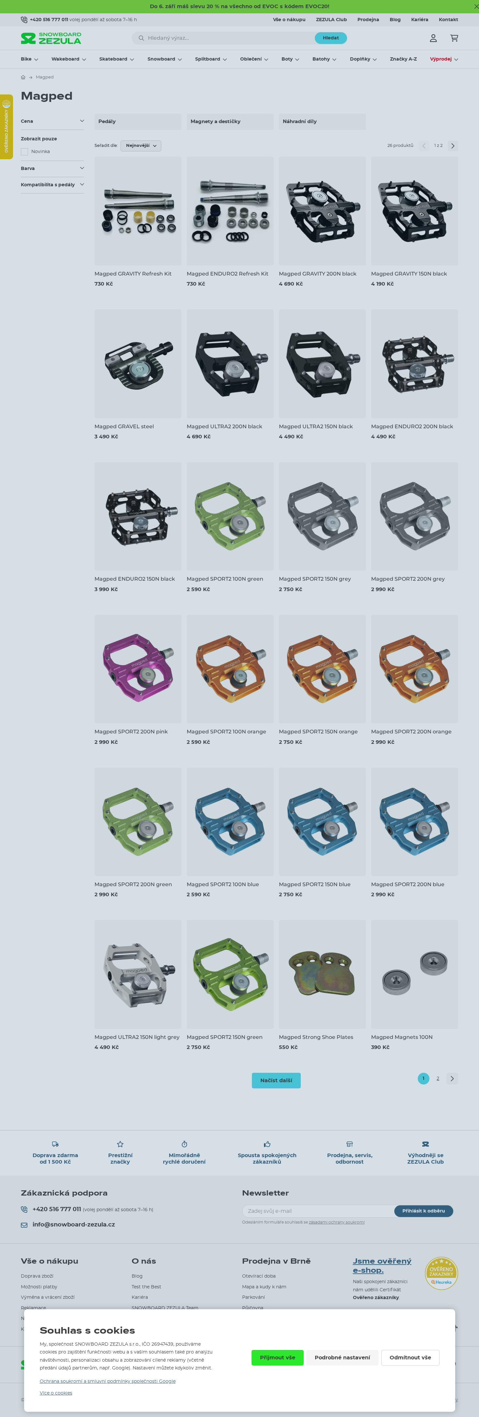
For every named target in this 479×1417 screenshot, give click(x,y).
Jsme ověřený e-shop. (382, 1266)
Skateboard (113, 59)
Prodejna (368, 20)
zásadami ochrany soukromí (337, 1222)
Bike (26, 59)
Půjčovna (252, 1308)
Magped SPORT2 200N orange (411, 732)
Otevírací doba (259, 1276)
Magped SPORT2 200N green (133, 884)
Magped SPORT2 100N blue (223, 884)
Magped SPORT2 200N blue (407, 884)
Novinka (40, 151)
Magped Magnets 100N (402, 1037)
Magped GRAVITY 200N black (317, 274)
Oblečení (251, 59)
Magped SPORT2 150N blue (315, 884)
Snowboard (161, 59)
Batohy (321, 59)
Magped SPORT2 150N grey (315, 579)
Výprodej (441, 59)
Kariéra (419, 20)
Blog (395, 20)
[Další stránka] (453, 146)
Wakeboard (65, 59)
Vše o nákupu (289, 20)
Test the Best (146, 1287)
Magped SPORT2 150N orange (318, 732)
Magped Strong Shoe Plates (316, 1037)
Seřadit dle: (106, 146)
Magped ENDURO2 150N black (134, 579)
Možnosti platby (39, 1287)
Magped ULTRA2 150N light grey (137, 1037)
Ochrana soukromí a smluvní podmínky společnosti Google (108, 1381)
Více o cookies (56, 1393)
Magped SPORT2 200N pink (131, 732)
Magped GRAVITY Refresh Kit (133, 274)
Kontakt (448, 20)
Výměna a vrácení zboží (48, 1297)
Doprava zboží (37, 1276)
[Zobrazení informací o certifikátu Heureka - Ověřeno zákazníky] (6, 157)
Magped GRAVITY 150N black (409, 274)
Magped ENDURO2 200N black (412, 426)
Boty (287, 59)
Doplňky (360, 59)
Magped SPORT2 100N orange (226, 732)
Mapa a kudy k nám (264, 1287)
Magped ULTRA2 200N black (224, 426)
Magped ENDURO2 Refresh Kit (228, 274)
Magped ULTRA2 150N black (316, 426)
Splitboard (207, 59)
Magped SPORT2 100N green (225, 579)
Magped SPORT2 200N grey (408, 579)
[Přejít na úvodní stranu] (23, 77)
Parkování (253, 1297)
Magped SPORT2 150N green (225, 1037)
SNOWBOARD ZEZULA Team (165, 1308)
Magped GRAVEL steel (124, 426)
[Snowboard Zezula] (51, 38)
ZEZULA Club (331, 20)
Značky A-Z (403, 59)
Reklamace (33, 1308)
